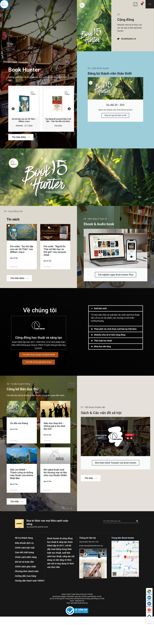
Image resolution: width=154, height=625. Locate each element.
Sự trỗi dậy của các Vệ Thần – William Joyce (24, 120)
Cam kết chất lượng (24, 552)
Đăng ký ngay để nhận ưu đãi (115, 115)
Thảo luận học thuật (103, 340)
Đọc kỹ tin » (14, 258)
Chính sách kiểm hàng (26, 557)
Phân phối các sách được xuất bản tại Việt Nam (115, 329)
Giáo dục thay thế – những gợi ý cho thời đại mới (54, 426)
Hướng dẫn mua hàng (25, 576)
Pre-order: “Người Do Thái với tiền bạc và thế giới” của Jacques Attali (55, 250)
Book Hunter (44, 527)
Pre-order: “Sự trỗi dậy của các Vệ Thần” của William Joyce (21, 249)
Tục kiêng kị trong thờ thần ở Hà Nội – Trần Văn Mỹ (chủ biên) (58, 120)
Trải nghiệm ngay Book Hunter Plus (115, 274)
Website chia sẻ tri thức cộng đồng (109, 335)
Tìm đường (149, 594)
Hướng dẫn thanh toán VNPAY (29, 580)
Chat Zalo (149, 600)
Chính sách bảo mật (24, 547)
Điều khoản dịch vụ (24, 543)
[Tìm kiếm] (137, 521)
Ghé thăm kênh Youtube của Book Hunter (115, 462)
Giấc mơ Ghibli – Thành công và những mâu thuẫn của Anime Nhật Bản (21, 474)
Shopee (149, 612)
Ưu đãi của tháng (19, 423)
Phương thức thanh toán (27, 571)
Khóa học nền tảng (102, 346)
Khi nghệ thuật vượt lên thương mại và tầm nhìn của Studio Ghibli (55, 472)
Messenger (149, 606)
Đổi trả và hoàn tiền (24, 561)
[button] (135, 4)
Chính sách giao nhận (25, 566)
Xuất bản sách (100, 308)
